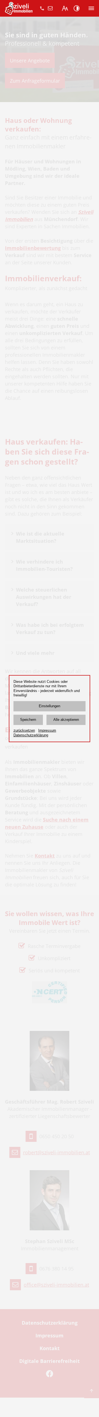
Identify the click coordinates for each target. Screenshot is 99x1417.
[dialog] (49, 708)
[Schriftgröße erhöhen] (65, 8)
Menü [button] (91, 8)
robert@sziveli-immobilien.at (50, 8)
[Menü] (91, 8)
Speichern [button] (28, 720)
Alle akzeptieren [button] (66, 720)
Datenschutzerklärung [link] (30, 735)
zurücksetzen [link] (24, 730)
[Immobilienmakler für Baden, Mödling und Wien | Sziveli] (18, 11)
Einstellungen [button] (49, 706)
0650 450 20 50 (42, 8)
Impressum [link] (47, 730)
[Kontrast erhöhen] (76, 8)
